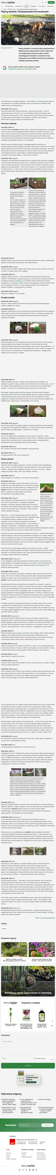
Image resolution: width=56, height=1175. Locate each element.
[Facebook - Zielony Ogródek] (23, 1169)
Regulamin (24, 1153)
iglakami (27, 346)
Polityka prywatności (26, 1157)
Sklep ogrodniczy (41, 1159)
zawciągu (28, 392)
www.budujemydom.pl (47, 101)
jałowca (26, 279)
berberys (38, 885)
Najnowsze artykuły (11, 1094)
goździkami (18, 281)
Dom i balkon (41, 6)
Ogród (26, 6)
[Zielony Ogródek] (28, 1165)
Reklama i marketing (11, 1159)
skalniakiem (15, 103)
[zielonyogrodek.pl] (1, 9)
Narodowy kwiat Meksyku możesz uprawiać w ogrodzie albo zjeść (27, 1110)
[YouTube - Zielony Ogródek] (33, 1169)
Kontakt (8, 1157)
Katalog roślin (19, 6)
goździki (18, 633)
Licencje (23, 1155)
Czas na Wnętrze (41, 1155)
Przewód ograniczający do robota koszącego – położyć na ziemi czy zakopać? (46, 1110)
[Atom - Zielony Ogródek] (36, 1169)
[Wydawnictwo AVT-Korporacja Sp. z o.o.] (12, 1142)
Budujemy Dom (41, 1153)
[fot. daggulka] (19, 328)
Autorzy (8, 1155)
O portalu (8, 1153)
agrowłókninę (41, 565)
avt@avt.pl (42, 1142)
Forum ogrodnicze (41, 1157)
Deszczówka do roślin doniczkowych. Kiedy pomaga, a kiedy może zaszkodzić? (9, 1110)
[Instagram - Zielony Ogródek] (26, 1169)
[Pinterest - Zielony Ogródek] (29, 1169)
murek (16, 260)
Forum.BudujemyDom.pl (47, 918)
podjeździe (32, 709)
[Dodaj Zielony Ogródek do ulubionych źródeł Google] (19, 1169)
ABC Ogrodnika (9, 6)
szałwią (43, 279)
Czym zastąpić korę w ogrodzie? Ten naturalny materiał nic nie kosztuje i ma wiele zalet (28, 1102)
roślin (34, 834)
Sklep (50, 2)
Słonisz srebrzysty (45, 1099)
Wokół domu (50, 6)
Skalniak (31, 111)
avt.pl (41, 1143)
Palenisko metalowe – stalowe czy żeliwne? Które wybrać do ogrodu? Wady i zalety (9, 1102)
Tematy (4, 924)
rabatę (30, 262)
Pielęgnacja (33, 6)
